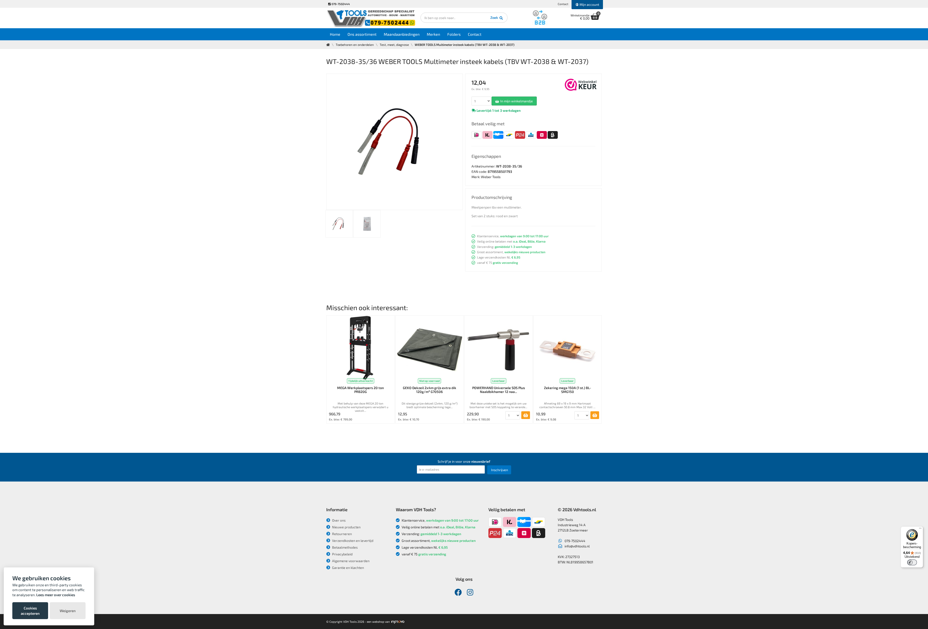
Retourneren (341, 534)
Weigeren (68, 610)
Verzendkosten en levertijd (352, 540)
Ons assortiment (362, 34)
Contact (563, 4)
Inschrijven (499, 470)
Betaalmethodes (344, 547)
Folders (454, 34)
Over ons (338, 520)
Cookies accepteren (30, 610)
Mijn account (589, 4)
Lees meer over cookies (55, 595)
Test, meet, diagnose (394, 45)
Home (335, 34)
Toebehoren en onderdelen (355, 45)
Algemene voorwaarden (350, 561)
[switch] (912, 562)
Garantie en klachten (347, 568)
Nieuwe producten (346, 527)
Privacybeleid (342, 554)
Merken (433, 34)
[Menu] (920, 529)
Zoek (494, 17)
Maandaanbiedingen (402, 34)
